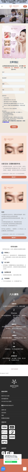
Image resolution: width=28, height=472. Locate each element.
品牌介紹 (3, 409)
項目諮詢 (3, 412)
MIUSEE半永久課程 (6, 401)
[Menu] (2, 6)
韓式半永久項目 (5, 395)
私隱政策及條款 (5, 418)
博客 (2, 415)
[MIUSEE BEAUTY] (14, 6)
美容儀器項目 (4, 398)
